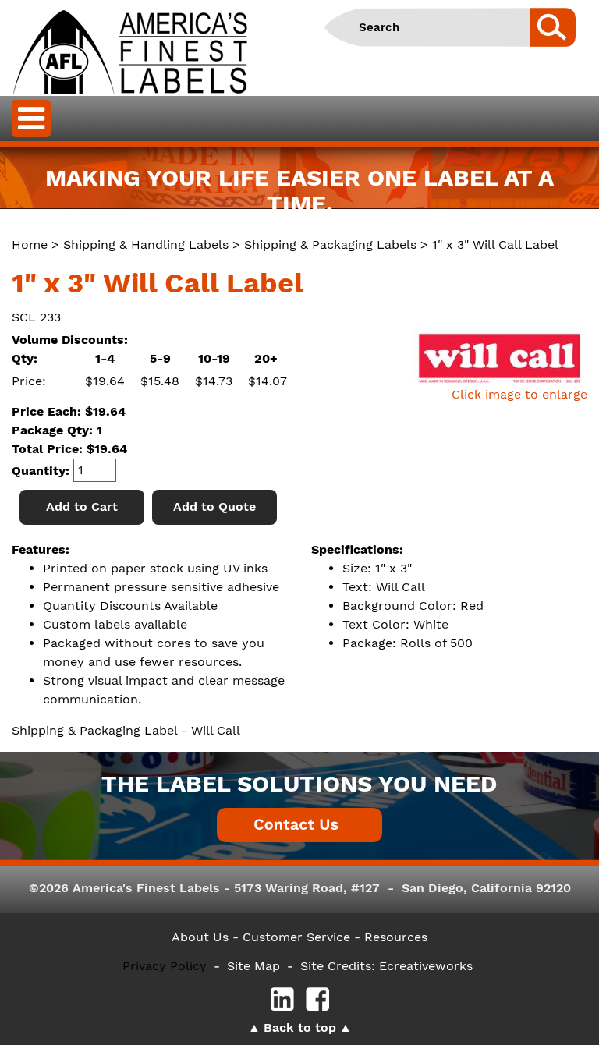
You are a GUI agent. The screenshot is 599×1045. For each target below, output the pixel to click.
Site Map (253, 965)
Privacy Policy (164, 965)
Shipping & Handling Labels (146, 244)
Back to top (300, 1027)
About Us (200, 937)
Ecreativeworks (426, 965)
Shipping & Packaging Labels (330, 244)
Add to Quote (214, 506)
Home (30, 244)
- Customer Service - (296, 937)
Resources (395, 937)
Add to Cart (82, 506)
